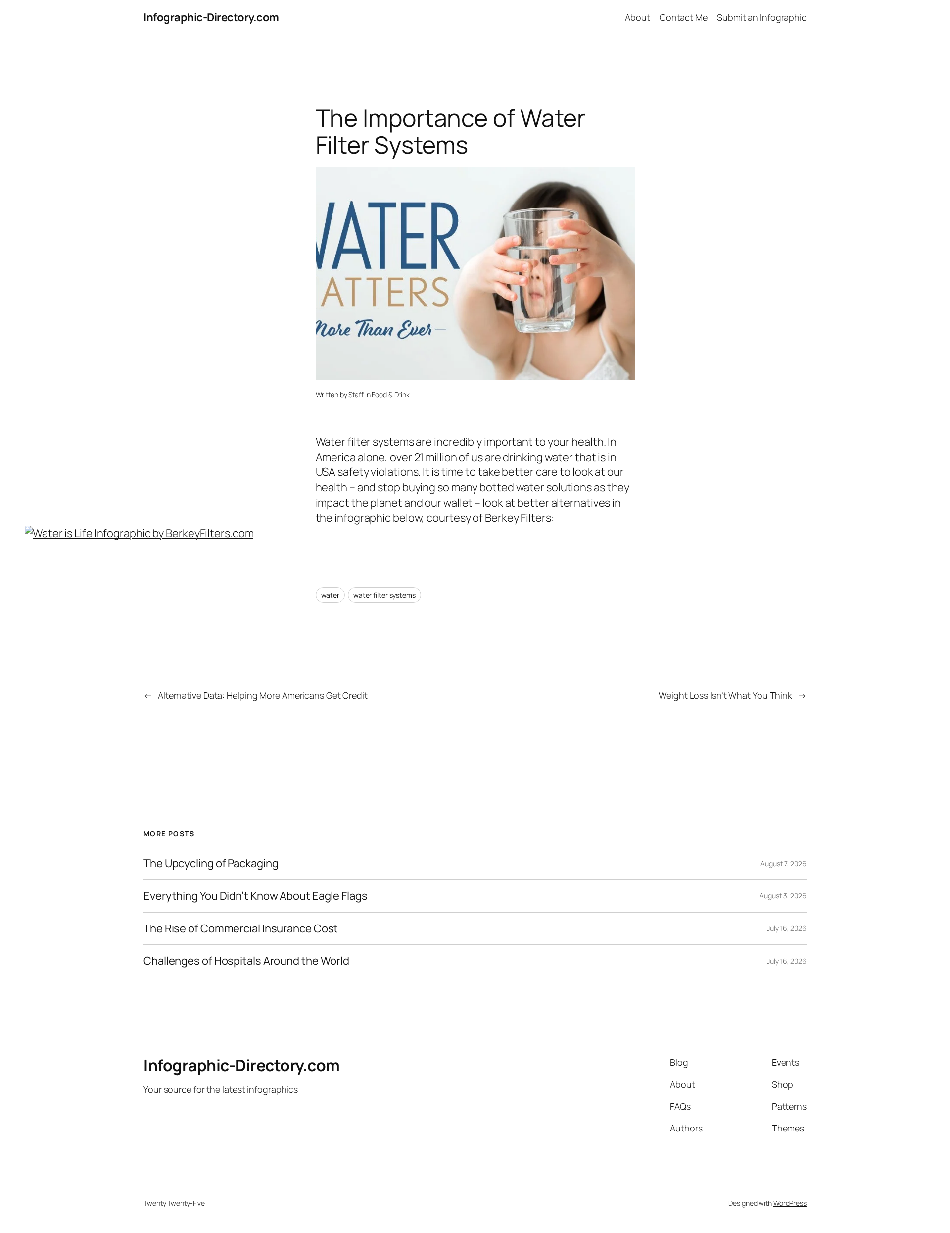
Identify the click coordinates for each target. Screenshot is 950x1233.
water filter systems (384, 595)
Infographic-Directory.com (211, 17)
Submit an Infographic (762, 17)
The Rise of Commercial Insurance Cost (240, 929)
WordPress (790, 1203)
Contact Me (684, 17)
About (637, 17)
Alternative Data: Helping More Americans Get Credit (263, 695)
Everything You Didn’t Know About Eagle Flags (255, 896)
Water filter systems (365, 441)
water (330, 595)
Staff (356, 394)
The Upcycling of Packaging (210, 863)
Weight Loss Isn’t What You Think (725, 695)
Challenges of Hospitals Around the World (246, 961)
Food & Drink (391, 394)
